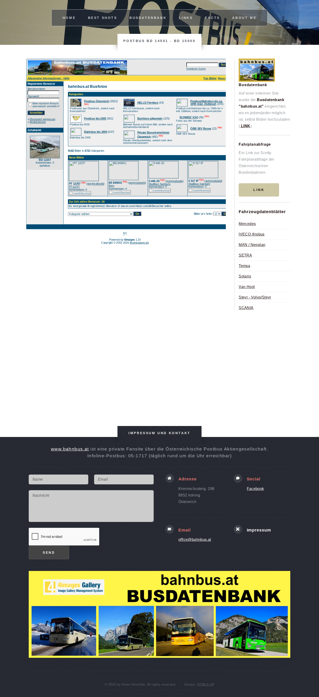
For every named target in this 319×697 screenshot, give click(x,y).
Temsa (244, 266)
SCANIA (246, 308)
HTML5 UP (205, 684)
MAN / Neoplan (252, 245)
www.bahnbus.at (70, 449)
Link (258, 190)
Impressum (259, 530)
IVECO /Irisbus (252, 234)
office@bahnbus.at (194, 540)
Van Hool (247, 287)
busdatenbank (148, 18)
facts (212, 18)
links (186, 18)
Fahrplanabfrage (255, 144)
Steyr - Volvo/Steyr (255, 297)
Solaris (245, 276)
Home (69, 18)
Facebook (255, 489)
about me (244, 18)
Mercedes (247, 224)
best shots (102, 18)
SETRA (245, 255)
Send (49, 552)
